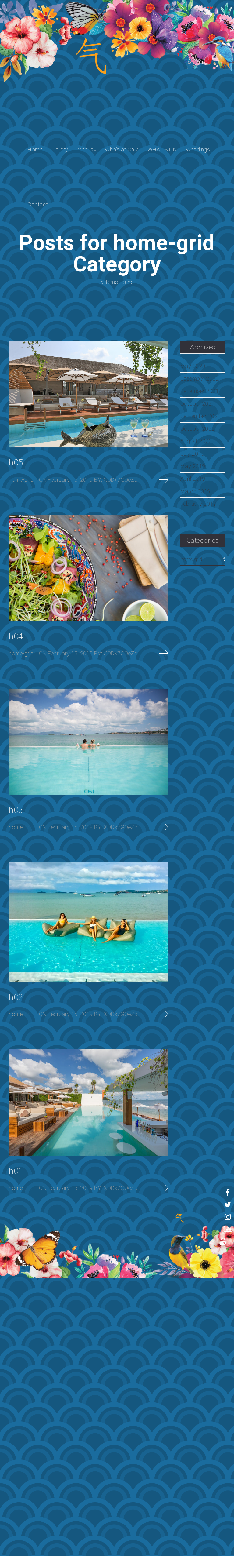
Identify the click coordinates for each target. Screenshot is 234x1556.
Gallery (59, 149)
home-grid (21, 479)
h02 (16, 997)
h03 (16, 810)
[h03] (88, 742)
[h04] (88, 568)
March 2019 (195, 491)
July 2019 (192, 454)
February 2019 (198, 504)
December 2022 (199, 379)
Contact (37, 204)
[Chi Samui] (179, 1217)
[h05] (88, 394)
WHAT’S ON (162, 149)
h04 (16, 636)
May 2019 (192, 466)
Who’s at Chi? (121, 149)
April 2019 (192, 479)
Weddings (198, 149)
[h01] (88, 1102)
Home (34, 149)
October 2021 (197, 404)
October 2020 (197, 429)
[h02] (88, 922)
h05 (16, 463)
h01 (16, 1171)
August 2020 (196, 441)
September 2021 (200, 416)
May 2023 (192, 366)
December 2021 (199, 391)
